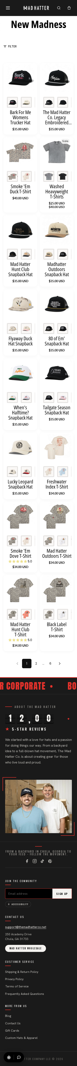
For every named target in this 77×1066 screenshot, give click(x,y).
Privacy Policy (14, 979)
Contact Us (13, 1023)
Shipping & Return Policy (21, 972)
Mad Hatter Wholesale (25, 948)
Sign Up (62, 894)
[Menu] (7, 7)
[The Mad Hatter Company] (36, 8)
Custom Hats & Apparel (21, 1038)
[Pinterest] (50, 861)
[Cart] (69, 7)
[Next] (59, 663)
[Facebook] (27, 861)
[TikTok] (42, 861)
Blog (8, 1016)
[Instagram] (35, 861)
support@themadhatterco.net (25, 927)
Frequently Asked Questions (24, 994)
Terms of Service (17, 986)
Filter (12, 46)
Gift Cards (12, 1030)
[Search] (58, 7)
